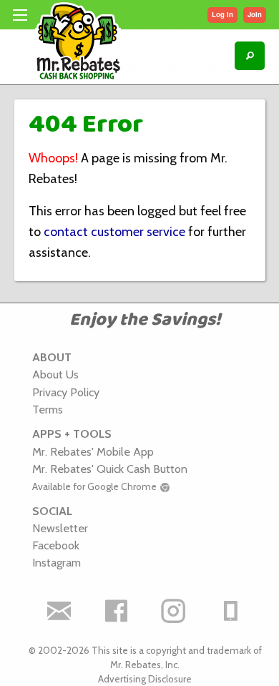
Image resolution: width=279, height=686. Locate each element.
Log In (222, 14)
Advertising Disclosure (145, 679)
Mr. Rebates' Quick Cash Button (109, 468)
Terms (47, 409)
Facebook (55, 545)
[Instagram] (174, 611)
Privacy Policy (65, 392)
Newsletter (60, 528)
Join (255, 14)
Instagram (56, 562)
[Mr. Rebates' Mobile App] (231, 611)
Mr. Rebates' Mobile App (93, 451)
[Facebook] (116, 611)
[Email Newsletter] (59, 611)
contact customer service (114, 232)
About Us (55, 374)
